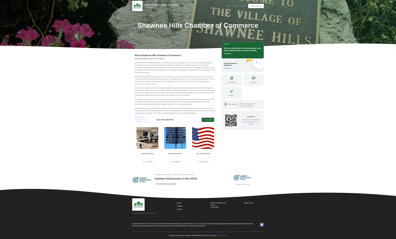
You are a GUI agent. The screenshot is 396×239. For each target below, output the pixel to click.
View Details (149, 161)
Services (236, 6)
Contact (243, 6)
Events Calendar (147, 154)
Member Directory (175, 154)
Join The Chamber (203, 154)
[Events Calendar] (147, 138)
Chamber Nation (221, 235)
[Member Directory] (175, 138)
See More (209, 120)
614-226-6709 (257, 6)
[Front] (137, 6)
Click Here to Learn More (167, 184)
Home (229, 6)
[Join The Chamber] (203, 138)
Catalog (179, 206)
